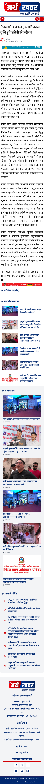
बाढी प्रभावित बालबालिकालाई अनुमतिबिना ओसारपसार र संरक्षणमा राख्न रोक (30, 378)
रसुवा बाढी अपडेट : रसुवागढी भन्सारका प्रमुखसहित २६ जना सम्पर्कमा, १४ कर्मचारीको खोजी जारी (24, 665)
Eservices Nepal (29, 782)
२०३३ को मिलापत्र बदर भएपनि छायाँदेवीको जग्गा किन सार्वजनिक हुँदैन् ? (23, 601)
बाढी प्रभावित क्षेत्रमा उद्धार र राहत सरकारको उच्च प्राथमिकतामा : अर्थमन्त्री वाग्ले (30, 338)
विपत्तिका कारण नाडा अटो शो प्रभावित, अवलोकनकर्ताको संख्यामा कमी (30, 351)
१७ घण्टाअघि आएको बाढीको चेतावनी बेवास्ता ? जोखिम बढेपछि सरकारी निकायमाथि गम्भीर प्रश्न (24, 619)
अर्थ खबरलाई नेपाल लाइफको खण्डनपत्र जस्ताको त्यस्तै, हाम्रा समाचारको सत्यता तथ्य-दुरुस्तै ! (23, 645)
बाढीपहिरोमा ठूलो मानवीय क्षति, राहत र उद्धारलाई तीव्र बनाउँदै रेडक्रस (29, 364)
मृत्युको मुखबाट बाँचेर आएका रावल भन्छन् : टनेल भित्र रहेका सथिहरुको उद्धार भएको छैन (30, 324)
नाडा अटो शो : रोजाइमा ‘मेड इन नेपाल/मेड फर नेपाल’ (30, 311)
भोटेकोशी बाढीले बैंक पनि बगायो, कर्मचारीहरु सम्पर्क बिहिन (24, 610)
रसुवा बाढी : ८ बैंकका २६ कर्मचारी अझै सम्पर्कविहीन (21, 655)
